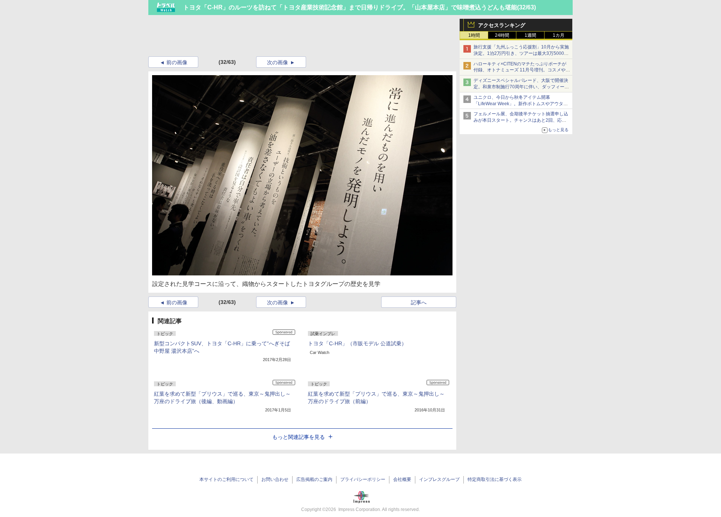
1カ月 (558, 35)
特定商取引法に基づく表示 (495, 479)
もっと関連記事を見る (298, 437)
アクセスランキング (501, 25)
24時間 (502, 35)
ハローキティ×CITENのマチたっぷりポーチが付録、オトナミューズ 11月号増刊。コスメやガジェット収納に (522, 70)
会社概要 (402, 479)
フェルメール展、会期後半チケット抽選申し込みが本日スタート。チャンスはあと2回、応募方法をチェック (521, 120)
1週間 (530, 35)
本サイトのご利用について (226, 479)
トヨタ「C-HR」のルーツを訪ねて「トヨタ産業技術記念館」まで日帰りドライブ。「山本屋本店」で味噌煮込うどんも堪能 (350, 7)
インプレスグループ (439, 479)
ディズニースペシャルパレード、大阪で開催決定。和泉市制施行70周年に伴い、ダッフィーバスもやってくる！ (521, 87)
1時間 (474, 35)
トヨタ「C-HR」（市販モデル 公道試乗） (357, 343)
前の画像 (176, 62)
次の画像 (277, 62)
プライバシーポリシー (362, 479)
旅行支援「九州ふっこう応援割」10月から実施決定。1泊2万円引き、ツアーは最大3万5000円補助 (521, 53)
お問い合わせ (274, 479)
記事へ (419, 302)
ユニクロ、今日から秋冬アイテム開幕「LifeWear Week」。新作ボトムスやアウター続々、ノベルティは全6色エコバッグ (521, 104)
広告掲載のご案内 (314, 479)
